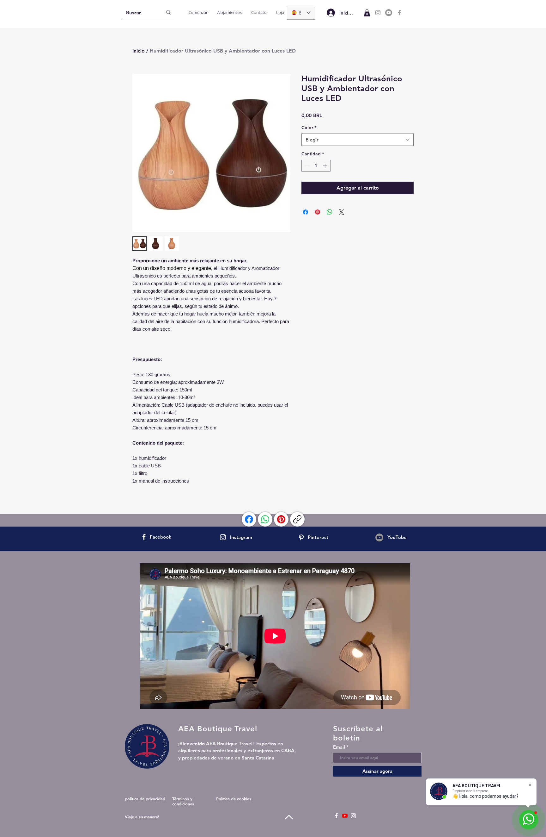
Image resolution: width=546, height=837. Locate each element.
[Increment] (326, 165)
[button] (367, 12)
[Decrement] (306, 165)
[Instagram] (377, 12)
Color (308, 127)
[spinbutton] (316, 165)
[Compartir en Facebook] (305, 212)
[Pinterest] (281, 519)
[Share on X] (341, 212)
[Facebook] (399, 12)
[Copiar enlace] (297, 519)
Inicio (138, 51)
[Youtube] (388, 12)
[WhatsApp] (265, 519)
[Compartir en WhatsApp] (329, 212)
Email (339, 747)
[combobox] (357, 140)
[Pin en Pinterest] (317, 212)
